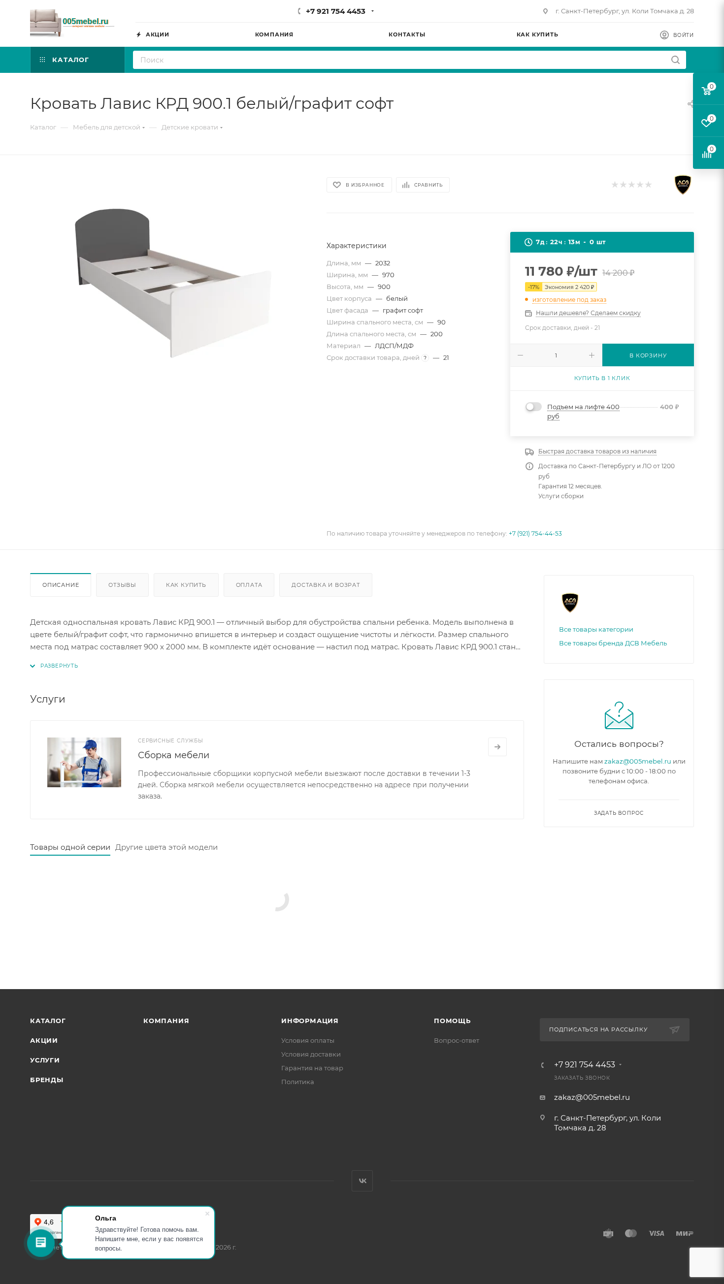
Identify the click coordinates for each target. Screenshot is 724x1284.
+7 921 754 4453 (335, 11)
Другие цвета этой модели (166, 847)
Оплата (249, 584)
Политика (297, 1082)
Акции (44, 1040)
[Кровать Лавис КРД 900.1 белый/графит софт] (169, 282)
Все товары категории (596, 629)
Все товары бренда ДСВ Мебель (613, 643)
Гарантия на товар (312, 1068)
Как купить (186, 584)
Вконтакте (362, 1180)
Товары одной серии (70, 847)
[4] (639, 185)
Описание (60, 584)
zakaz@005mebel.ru (637, 761)
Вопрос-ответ (456, 1040)
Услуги (45, 1060)
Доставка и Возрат (326, 584)
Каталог (48, 1021)
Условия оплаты (307, 1040)
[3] (631, 185)
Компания (166, 1021)
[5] (648, 185)
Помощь (452, 1021)
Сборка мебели (173, 755)
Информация (310, 1021)
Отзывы (122, 584)
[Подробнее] (497, 747)
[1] (614, 185)
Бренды (47, 1080)
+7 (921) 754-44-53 (535, 533)
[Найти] (675, 60)
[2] (623, 185)
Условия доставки (311, 1054)
